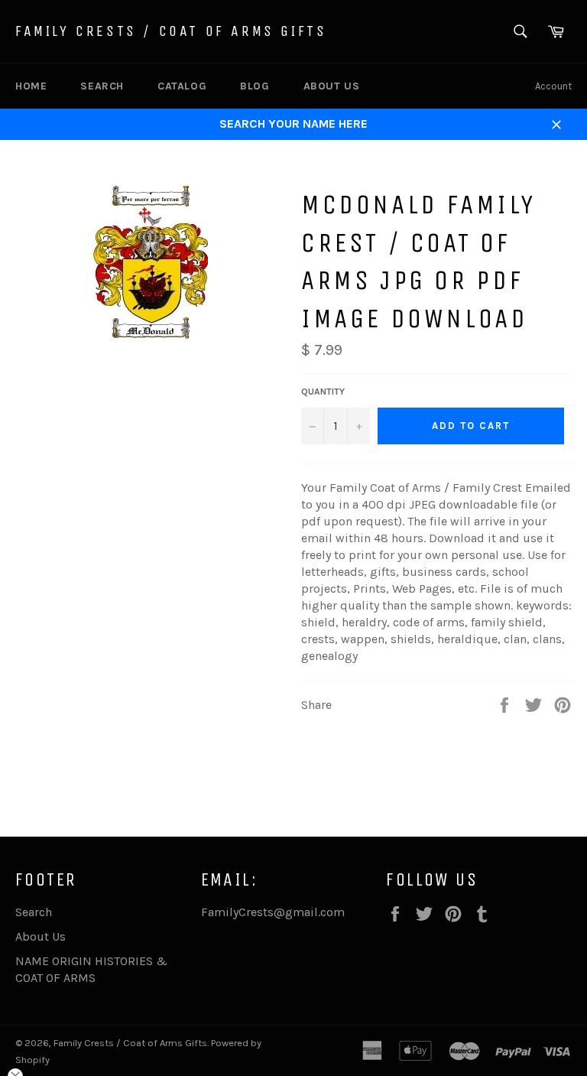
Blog (254, 86)
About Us (331, 86)
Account (553, 86)
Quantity (323, 391)
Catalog (181, 86)
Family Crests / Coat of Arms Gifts (170, 31)
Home (31, 86)
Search (102, 86)
